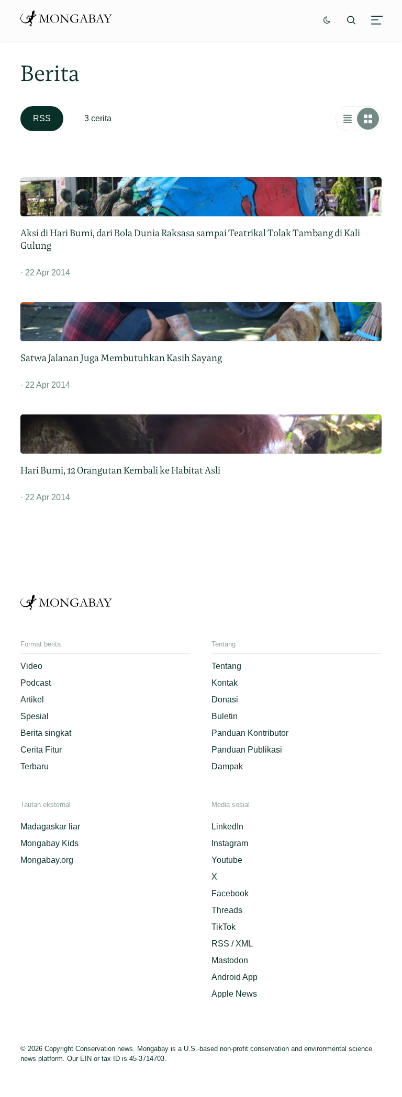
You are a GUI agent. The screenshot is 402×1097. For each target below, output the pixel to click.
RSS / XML (232, 943)
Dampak (227, 766)
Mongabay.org (46, 860)
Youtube (226, 860)
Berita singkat (45, 733)
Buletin (224, 716)
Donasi (224, 699)
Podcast (35, 682)
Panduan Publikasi (246, 749)
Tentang (226, 666)
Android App (234, 977)
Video (31, 666)
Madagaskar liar (50, 826)
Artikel (32, 699)
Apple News (234, 993)
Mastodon (229, 960)
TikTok (223, 926)
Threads (226, 910)
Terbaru (34, 766)
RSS (42, 118)
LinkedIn (227, 826)
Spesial (34, 716)
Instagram (229, 843)
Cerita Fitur (41, 749)
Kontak (224, 682)
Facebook (230, 893)
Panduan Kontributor (249, 733)
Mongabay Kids (49, 843)
